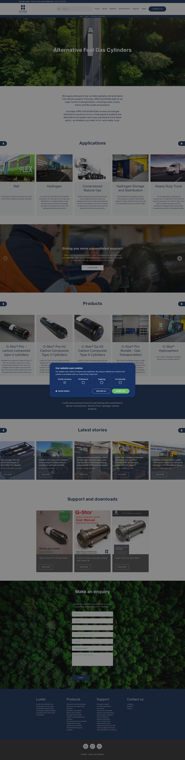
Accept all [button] (120, 391)
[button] (63, 391)
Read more (94, 374)
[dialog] (92, 380)
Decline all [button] (101, 391)
